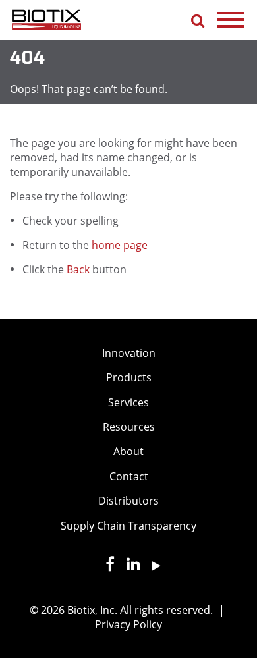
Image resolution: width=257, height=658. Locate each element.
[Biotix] (46, 18)
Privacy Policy (128, 624)
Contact (128, 476)
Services (128, 402)
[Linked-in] (128, 566)
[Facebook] (105, 566)
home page (120, 245)
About (128, 451)
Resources (129, 427)
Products (129, 377)
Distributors (128, 500)
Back (78, 269)
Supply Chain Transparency (128, 525)
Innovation (129, 353)
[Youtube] (152, 566)
